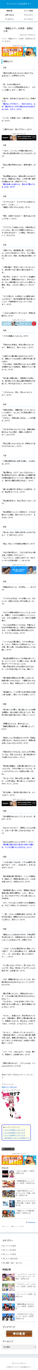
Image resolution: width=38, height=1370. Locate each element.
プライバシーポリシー (19, 1363)
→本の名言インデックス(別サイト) (16, 1138)
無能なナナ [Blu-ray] (9, 1087)
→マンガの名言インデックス (14, 1133)
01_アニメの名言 (9, 1149)
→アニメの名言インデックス (14, 1130)
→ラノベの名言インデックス (14, 1135)
